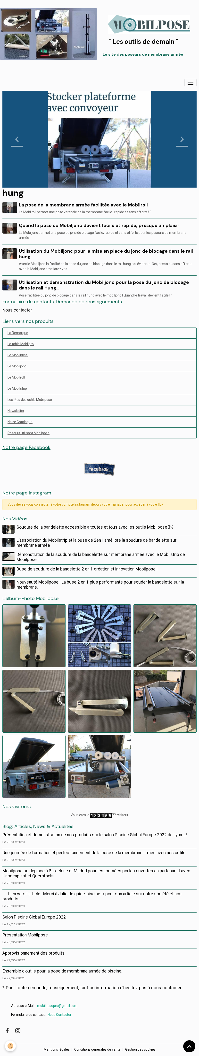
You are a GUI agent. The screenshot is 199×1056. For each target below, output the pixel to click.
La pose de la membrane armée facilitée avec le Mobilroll (83, 205)
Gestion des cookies (140, 1049)
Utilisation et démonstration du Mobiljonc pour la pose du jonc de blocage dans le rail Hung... (104, 285)
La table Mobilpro (21, 344)
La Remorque (18, 333)
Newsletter (16, 411)
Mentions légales (57, 1049)
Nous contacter (17, 310)
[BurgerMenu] (190, 83)
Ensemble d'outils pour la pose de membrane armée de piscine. (62, 971)
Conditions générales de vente (97, 1049)
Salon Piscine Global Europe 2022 (34, 917)
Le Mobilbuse (18, 355)
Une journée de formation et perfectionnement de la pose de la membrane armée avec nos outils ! (94, 852)
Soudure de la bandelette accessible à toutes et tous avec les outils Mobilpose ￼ (95, 527)
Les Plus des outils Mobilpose (30, 400)
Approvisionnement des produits (33, 953)
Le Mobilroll (16, 377)
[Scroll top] (189, 1046)
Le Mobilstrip (17, 388)
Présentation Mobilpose (25, 935)
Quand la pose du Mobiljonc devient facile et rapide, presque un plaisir (99, 225)
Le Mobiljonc (17, 366)
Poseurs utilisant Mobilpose (29, 433)
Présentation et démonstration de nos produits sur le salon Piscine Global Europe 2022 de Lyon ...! (94, 834)
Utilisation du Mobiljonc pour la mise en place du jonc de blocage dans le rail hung (106, 254)
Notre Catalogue (20, 422)
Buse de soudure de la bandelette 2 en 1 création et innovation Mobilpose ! (87, 569)
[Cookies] (10, 1046)
